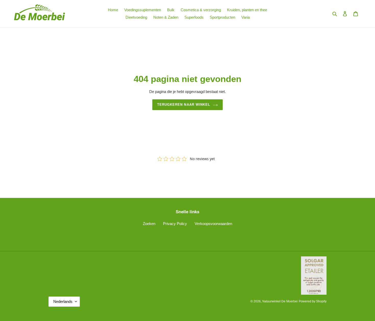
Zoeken (149, 223)
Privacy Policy (175, 223)
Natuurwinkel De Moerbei (280, 301)
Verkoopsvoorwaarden (213, 223)
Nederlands (62, 301)
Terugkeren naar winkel (183, 104)
